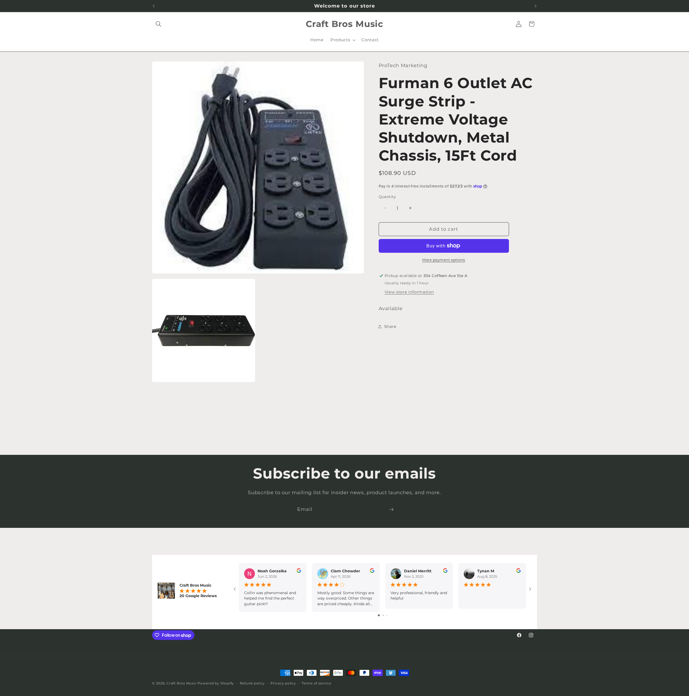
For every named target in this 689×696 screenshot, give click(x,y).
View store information (409, 292)
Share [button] (390, 326)
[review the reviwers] (299, 571)
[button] (158, 24)
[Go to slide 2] (383, 615)
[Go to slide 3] (386, 615)
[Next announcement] (536, 6)
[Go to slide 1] (379, 615)
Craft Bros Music (181, 683)
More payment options (443, 260)
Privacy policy (283, 683)
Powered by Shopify (216, 683)
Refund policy (252, 683)
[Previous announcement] (154, 6)
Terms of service (316, 683)
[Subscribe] (391, 509)
